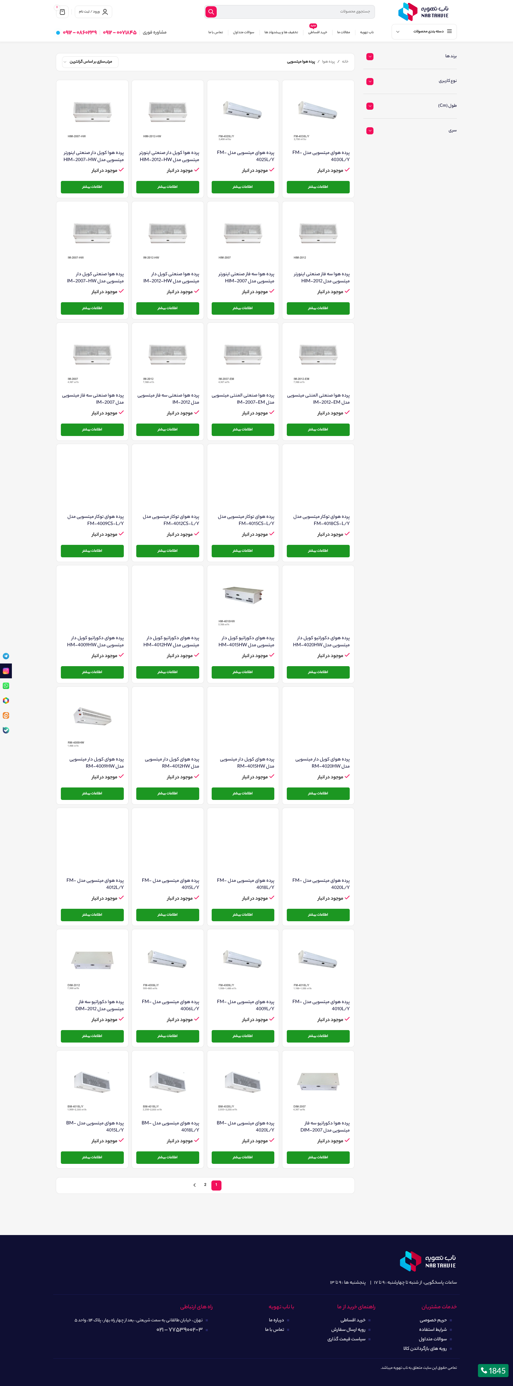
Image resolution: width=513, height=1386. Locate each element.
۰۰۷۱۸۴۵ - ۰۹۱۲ (120, 32)
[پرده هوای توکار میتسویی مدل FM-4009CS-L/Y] (92, 479)
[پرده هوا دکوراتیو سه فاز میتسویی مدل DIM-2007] (318, 1086)
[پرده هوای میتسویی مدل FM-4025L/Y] (243, 116)
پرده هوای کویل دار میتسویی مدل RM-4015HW (247, 763)
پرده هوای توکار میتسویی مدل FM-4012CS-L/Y (171, 520)
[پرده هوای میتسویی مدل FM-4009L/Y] (243, 965)
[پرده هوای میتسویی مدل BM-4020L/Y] (243, 1086)
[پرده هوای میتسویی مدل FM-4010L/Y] (318, 965)
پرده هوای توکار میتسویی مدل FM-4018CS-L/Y (321, 520)
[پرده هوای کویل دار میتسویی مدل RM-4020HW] (318, 722)
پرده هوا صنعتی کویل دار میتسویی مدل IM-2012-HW (171, 278)
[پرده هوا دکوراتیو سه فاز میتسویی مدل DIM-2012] (92, 965)
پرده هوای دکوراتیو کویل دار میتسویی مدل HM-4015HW (246, 642)
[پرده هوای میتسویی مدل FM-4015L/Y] (167, 843)
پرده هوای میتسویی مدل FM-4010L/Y (321, 1006)
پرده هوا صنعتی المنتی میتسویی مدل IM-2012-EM (318, 399)
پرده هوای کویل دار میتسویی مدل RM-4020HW (322, 763)
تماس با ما (274, 1330)
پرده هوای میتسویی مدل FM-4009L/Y (245, 1006)
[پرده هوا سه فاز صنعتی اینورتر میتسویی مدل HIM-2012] (318, 237)
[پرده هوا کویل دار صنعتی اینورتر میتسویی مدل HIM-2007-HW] (92, 116)
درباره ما (276, 1320)
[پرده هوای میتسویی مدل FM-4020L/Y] (318, 843)
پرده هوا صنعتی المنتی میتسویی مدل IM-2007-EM (243, 399)
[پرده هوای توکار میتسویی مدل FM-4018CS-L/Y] (318, 479)
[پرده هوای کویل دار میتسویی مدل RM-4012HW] (167, 722)
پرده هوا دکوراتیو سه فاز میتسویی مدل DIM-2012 (99, 1006)
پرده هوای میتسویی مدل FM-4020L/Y (321, 884)
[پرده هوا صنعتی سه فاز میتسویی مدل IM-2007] (92, 358)
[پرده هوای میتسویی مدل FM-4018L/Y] (243, 843)
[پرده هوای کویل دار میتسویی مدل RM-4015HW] (243, 722)
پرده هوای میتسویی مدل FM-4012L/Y (95, 884)
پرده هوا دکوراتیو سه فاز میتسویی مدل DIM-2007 (325, 1127)
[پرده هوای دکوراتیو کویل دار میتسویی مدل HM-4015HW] (243, 601)
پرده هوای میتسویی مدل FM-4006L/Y (170, 1006)
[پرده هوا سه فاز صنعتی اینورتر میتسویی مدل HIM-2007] (243, 237)
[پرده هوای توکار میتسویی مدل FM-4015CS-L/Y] (243, 479)
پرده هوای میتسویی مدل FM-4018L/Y (245, 884)
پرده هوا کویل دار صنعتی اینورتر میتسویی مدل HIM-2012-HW (169, 156)
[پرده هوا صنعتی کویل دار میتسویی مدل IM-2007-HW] (92, 237)
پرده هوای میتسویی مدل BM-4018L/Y (170, 1127)
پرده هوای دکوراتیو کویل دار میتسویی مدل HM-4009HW (95, 642)
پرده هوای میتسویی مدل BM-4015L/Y (95, 1127)
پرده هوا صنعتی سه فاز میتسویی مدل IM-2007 (93, 399)
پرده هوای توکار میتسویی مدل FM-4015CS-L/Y (246, 520)
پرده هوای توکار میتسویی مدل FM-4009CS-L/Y (95, 520)
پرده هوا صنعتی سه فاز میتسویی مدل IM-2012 (168, 399)
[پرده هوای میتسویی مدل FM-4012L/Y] (92, 843)
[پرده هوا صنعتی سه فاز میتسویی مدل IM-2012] (167, 358)
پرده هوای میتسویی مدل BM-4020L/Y (245, 1127)
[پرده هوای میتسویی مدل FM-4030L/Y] (318, 116)
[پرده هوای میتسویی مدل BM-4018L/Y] (167, 1086)
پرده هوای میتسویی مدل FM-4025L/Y (245, 156)
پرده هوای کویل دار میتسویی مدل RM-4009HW (96, 763)
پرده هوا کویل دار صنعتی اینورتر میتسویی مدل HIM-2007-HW (94, 156)
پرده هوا (328, 62)
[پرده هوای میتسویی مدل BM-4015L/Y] (92, 1086)
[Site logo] (423, 12)
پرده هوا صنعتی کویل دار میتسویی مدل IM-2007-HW (95, 278)
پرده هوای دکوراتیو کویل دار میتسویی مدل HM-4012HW (171, 642)
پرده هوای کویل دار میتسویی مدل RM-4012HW (172, 763)
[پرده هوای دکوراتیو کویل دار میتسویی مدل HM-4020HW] (318, 601)
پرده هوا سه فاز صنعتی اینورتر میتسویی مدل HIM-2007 (246, 278)
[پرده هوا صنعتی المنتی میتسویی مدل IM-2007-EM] (243, 358)
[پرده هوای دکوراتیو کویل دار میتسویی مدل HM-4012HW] (167, 601)
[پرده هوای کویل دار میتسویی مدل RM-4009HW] (92, 722)
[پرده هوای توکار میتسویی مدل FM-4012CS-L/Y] (167, 479)
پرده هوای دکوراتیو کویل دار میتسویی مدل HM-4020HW (321, 642)
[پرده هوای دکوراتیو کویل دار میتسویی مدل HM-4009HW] (92, 601)
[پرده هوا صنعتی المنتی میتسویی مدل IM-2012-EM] (318, 358)
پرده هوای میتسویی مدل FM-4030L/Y (321, 156)
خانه (345, 62)
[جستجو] (211, 11)
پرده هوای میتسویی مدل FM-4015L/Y (170, 884)
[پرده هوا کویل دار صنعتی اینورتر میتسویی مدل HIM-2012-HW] (167, 116)
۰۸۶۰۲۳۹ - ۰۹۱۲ (80, 32)
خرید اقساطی (353, 1320)
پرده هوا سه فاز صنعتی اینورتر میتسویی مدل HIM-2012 (322, 278)
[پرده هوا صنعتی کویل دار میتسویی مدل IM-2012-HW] (167, 237)
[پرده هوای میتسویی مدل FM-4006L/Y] (167, 965)
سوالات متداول (433, 1339)
